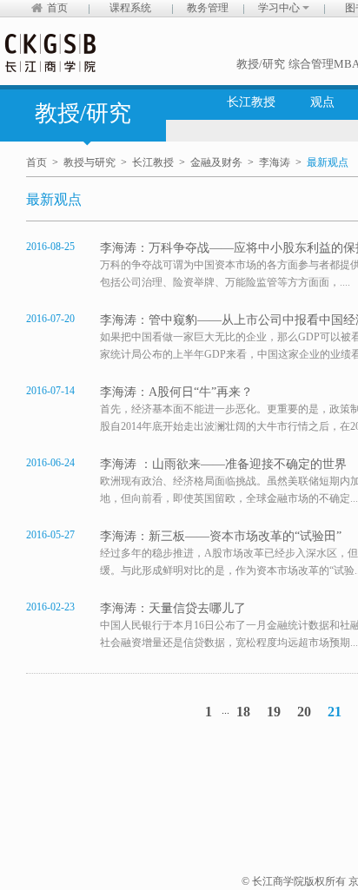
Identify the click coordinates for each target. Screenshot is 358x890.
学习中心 (280, 8)
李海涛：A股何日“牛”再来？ (176, 392)
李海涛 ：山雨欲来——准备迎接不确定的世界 (223, 464)
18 (243, 711)
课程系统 (130, 8)
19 (274, 711)
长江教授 (251, 102)
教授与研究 (89, 162)
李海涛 (274, 162)
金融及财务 (216, 162)
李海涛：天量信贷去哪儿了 (173, 608)
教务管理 (208, 8)
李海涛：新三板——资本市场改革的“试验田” (220, 536)
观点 (322, 102)
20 (304, 711)
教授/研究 (260, 63)
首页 (57, 8)
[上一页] (179, 711)
